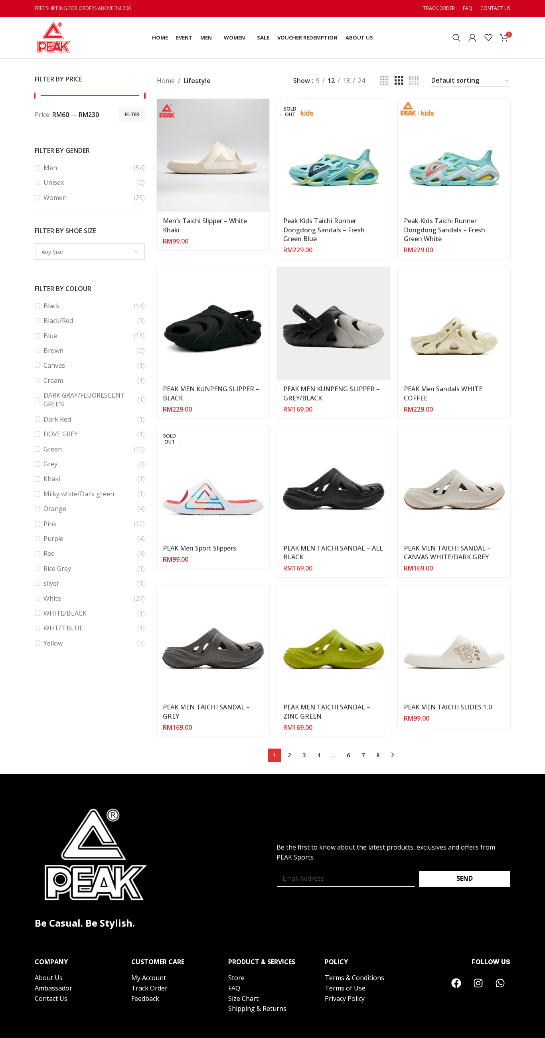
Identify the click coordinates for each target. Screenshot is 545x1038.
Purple (53, 538)
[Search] (456, 38)
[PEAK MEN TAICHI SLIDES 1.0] (454, 641)
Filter (132, 114)
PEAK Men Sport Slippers (199, 548)
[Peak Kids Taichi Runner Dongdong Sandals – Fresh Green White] (454, 155)
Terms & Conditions (354, 977)
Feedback (145, 998)
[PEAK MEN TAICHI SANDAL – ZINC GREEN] (333, 641)
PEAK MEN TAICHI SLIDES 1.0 (448, 707)
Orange (54, 508)
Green (52, 449)
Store (236, 977)
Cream (53, 380)
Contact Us (51, 998)
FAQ (234, 988)
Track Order (149, 988)
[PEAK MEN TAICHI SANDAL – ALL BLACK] (333, 482)
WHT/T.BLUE (63, 628)
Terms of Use (345, 988)
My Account (149, 977)
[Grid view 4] (414, 81)
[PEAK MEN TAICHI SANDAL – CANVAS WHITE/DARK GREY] (454, 482)
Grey (50, 464)
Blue (50, 335)
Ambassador (53, 988)
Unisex (53, 182)
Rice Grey (57, 568)
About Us (49, 977)
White (52, 598)
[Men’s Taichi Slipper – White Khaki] (213, 155)
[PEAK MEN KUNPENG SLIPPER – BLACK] (213, 323)
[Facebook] (456, 983)
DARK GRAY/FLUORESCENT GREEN (84, 399)
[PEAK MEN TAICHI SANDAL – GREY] (213, 641)
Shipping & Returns (257, 1008)
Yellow (53, 643)
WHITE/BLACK (65, 613)
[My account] (472, 38)
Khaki (51, 478)
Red (49, 553)
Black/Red (58, 320)
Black (51, 305)
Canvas (54, 365)
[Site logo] (54, 36)
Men (50, 167)
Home (166, 80)
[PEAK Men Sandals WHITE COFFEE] (454, 323)
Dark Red (57, 419)
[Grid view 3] (399, 81)
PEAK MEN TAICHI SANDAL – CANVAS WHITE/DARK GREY (447, 552)
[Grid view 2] (384, 81)
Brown (53, 350)
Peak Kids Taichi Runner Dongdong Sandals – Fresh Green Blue (324, 229)
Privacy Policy (345, 998)
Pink (50, 523)
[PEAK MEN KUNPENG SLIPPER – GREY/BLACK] (333, 323)
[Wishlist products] (488, 38)
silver (51, 583)
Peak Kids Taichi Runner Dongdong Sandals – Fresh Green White (444, 229)
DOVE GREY (60, 434)
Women (55, 197)
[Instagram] (478, 983)
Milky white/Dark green (78, 493)
